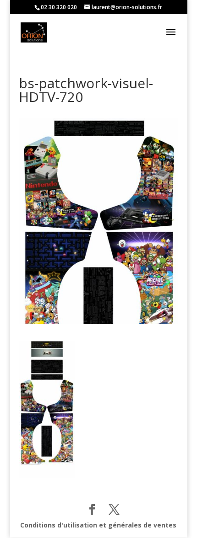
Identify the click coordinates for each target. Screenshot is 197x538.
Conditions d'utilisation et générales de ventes (98, 525)
